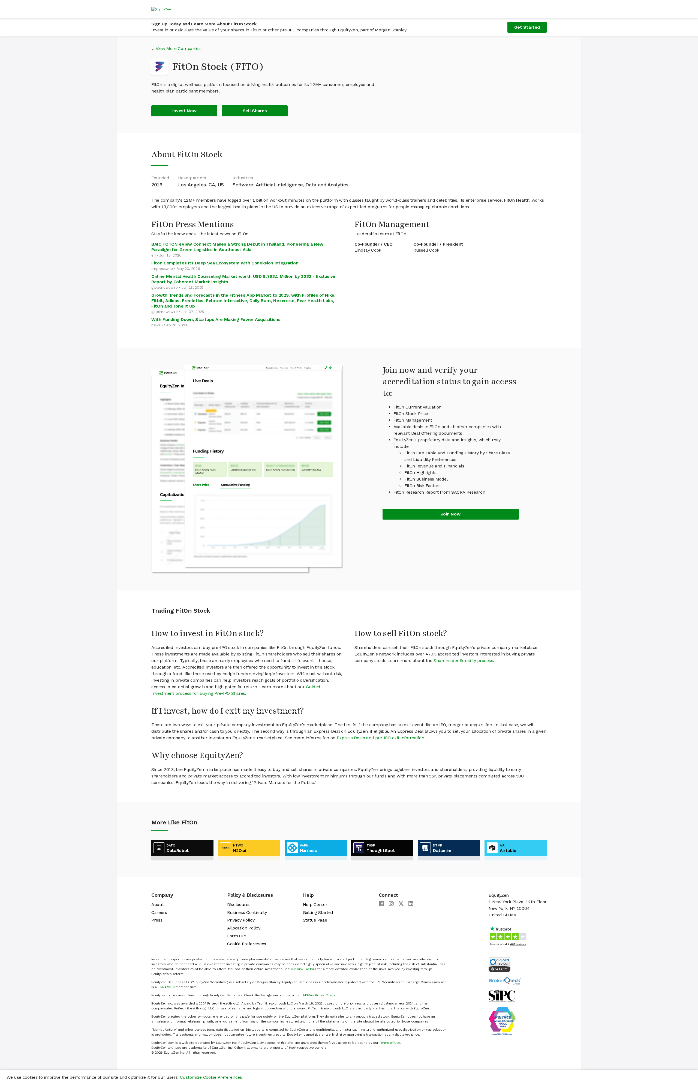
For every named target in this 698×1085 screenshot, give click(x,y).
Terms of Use (389, 1043)
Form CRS (237, 935)
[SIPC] (502, 995)
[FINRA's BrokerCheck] (505, 980)
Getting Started (318, 912)
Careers (159, 912)
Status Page (315, 920)
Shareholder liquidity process (463, 660)
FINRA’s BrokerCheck (319, 995)
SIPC (171, 987)
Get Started (527, 27)
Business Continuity (247, 912)
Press (156, 920)
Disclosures (238, 904)
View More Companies (178, 48)
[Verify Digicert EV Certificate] (499, 964)
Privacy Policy (241, 920)
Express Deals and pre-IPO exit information (380, 737)
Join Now (450, 514)
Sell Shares (255, 110)
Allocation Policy (243, 928)
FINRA (162, 987)
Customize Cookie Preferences (211, 1077)
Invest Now (184, 110)
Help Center (315, 904)
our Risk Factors (303, 969)
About (157, 904)
